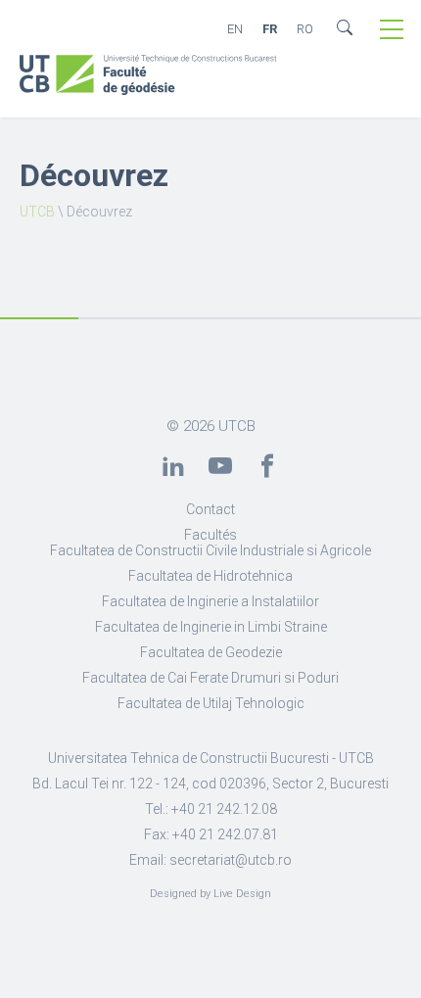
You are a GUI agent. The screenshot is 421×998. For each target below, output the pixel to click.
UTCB (37, 211)
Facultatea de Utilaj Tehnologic (210, 703)
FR (269, 29)
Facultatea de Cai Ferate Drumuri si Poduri (210, 678)
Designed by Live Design (210, 893)
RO (305, 29)
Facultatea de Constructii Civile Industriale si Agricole (210, 550)
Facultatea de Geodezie (211, 652)
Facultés (210, 535)
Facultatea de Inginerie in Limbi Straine (211, 627)
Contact (210, 509)
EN (235, 29)
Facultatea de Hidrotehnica (210, 576)
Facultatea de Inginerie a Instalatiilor (210, 601)
